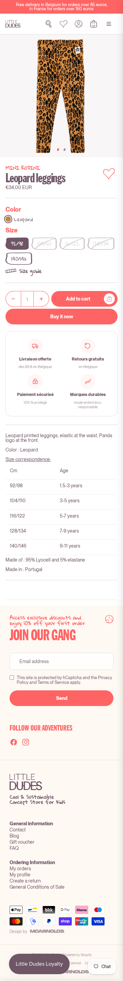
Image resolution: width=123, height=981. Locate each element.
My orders (20, 868)
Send (61, 698)
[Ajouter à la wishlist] (109, 173)
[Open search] (48, 23)
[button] (61, 270)
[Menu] (109, 24)
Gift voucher (22, 842)
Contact (18, 829)
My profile (20, 874)
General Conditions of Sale (37, 887)
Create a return (25, 881)
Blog (14, 836)
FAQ (14, 848)
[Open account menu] (78, 23)
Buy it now (61, 316)
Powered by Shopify (77, 955)
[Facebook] (14, 742)
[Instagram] (26, 742)
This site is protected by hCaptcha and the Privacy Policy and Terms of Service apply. (64, 680)
